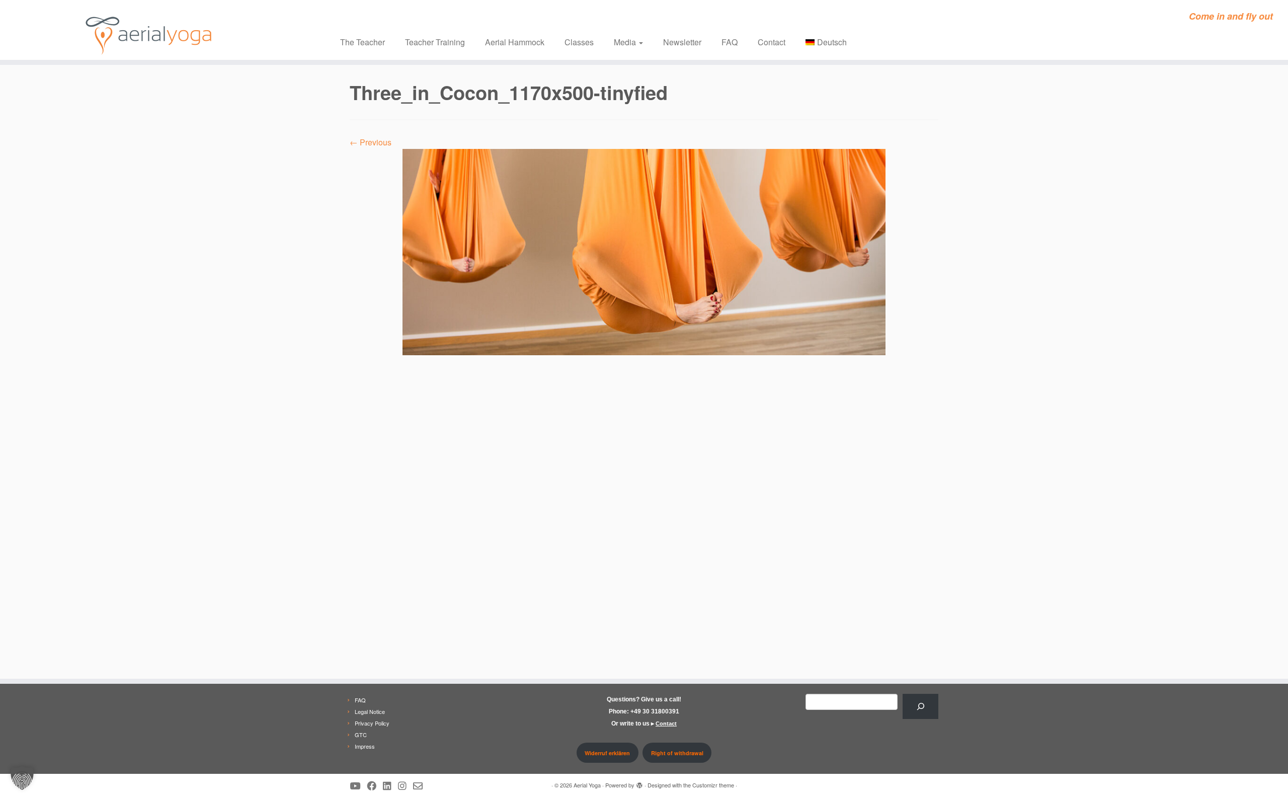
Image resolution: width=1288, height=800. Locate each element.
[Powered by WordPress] (639, 782)
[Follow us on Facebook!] (375, 785)
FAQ (729, 42)
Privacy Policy (372, 723)
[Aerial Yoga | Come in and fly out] (148, 30)
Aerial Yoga (587, 785)
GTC (361, 735)
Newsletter (682, 42)
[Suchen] (920, 706)
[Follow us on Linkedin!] (390, 785)
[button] (22, 778)
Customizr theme (713, 785)
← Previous (370, 142)
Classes (579, 42)
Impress (365, 746)
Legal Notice (370, 711)
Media (626, 42)
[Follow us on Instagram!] (405, 785)
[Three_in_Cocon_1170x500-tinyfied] (644, 251)
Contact (771, 42)
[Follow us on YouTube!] (358, 785)
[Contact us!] (421, 785)
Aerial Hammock (514, 42)
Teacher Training (435, 42)
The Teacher (362, 42)
